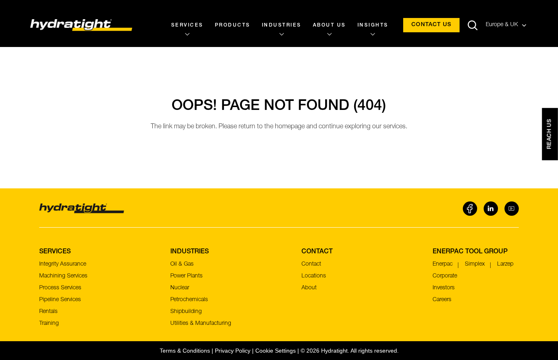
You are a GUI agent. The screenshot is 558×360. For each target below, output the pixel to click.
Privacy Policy (232, 350)
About (309, 288)
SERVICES (187, 25)
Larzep (505, 264)
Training (49, 323)
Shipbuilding (186, 312)
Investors (444, 288)
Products (232, 25)
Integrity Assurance (62, 264)
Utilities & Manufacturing (200, 323)
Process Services (60, 288)
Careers (442, 300)
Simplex (475, 264)
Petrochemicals (189, 300)
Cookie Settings (275, 350)
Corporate (445, 276)
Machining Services (63, 276)
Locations (313, 276)
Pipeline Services (60, 300)
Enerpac (443, 264)
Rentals (48, 312)
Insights (372, 25)
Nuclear (179, 288)
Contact (311, 264)
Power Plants (186, 276)
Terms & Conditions (185, 350)
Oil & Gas (182, 264)
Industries (281, 25)
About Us (329, 25)
